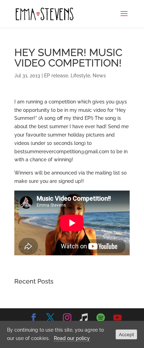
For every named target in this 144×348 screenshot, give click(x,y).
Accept (126, 334)
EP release (56, 75)
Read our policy (72, 338)
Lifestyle (80, 75)
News (99, 75)
